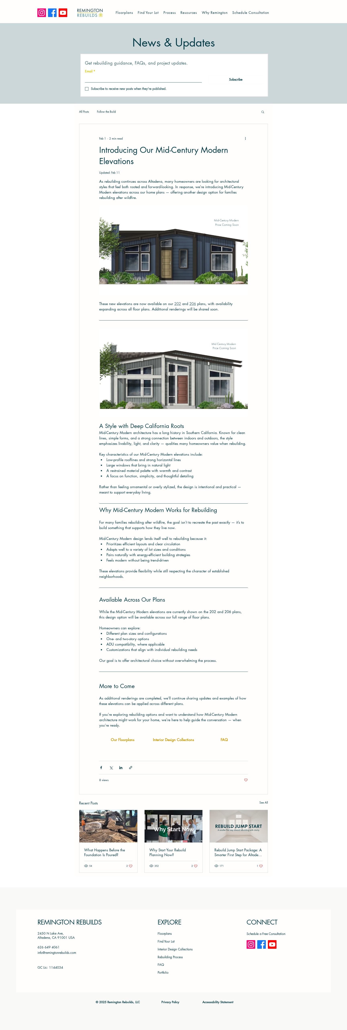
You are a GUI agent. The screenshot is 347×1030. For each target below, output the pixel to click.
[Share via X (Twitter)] (111, 767)
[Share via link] (131, 767)
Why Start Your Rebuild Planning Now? (167, 852)
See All (263, 802)
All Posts (84, 112)
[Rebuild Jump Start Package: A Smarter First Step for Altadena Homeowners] (239, 826)
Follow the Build (106, 112)
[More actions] (245, 138)
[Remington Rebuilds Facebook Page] (261, 944)
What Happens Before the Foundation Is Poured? (104, 852)
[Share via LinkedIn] (121, 767)
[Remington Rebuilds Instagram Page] (251, 944)
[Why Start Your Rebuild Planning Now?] (174, 826)
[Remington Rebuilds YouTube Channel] (272, 944)
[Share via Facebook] (101, 767)
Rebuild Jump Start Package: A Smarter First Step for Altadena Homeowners (238, 852)
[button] (125, 12)
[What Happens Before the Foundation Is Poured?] (108, 826)
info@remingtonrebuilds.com (57, 953)
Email (90, 71)
